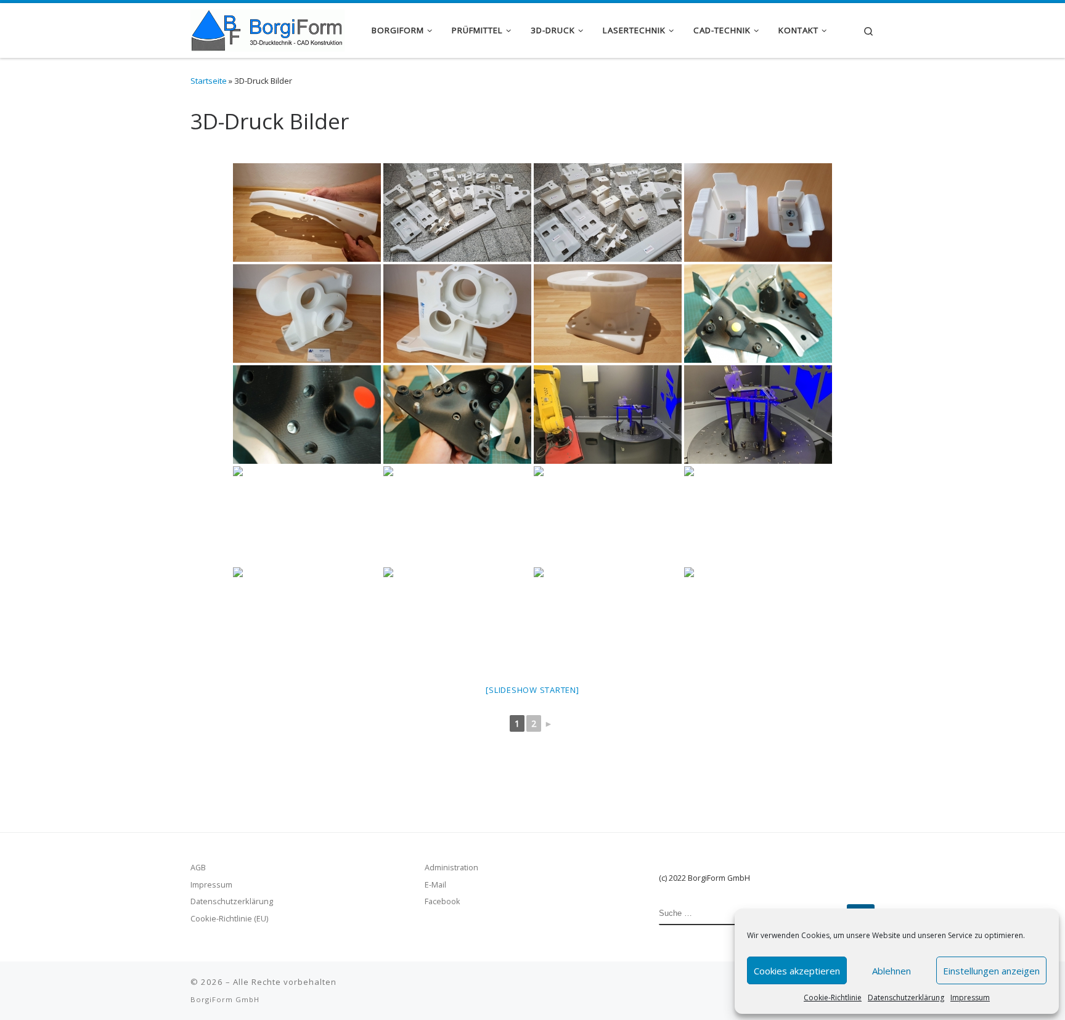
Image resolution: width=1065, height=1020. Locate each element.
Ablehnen (891, 971)
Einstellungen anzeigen (991, 971)
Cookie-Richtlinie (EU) (229, 918)
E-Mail (435, 884)
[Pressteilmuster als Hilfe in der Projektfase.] (758, 616)
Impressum (970, 997)
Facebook (442, 901)
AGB (198, 867)
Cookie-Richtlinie (833, 997)
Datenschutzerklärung (906, 997)
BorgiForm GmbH (224, 999)
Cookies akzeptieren (797, 971)
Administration (451, 867)
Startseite (208, 80)
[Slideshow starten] (532, 689)
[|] (267, 28)
